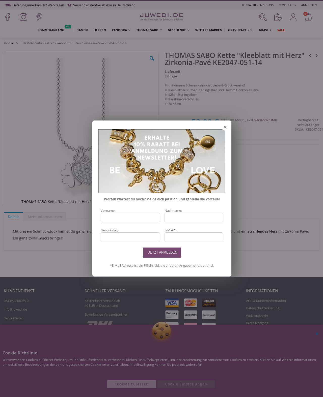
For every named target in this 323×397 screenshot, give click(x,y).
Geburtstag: (109, 230)
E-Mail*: (170, 230)
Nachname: (173, 210)
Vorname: (108, 210)
